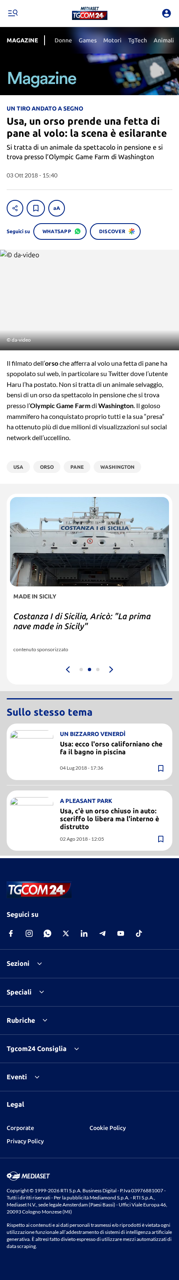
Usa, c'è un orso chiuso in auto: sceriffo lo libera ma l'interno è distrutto (109, 818)
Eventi (17, 1077)
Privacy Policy (25, 1141)
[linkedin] (84, 933)
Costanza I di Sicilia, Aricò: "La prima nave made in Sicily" (82, 621)
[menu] (12, 13)
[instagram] (29, 933)
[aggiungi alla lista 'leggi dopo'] (36, 208)
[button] (89, 13)
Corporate (20, 1128)
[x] (66, 933)
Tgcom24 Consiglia (37, 1048)
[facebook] (11, 933)
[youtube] (121, 933)
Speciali (19, 992)
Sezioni (18, 963)
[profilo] (166, 13)
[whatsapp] (47, 933)
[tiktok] (139, 933)
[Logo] (89, 13)
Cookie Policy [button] (108, 1128)
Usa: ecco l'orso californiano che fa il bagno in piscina (111, 748)
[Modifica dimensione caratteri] (56, 208)
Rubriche (21, 1020)
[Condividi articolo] (15, 208)
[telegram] (102, 933)
